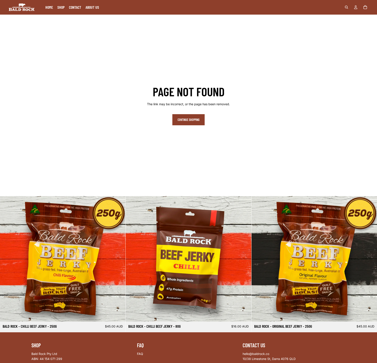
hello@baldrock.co (256, 354)
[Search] (346, 7)
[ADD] (119, 315)
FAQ (140, 354)
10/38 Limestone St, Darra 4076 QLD (269, 359)
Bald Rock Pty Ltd (44, 354)
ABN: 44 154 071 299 (46, 359)
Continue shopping (188, 120)
